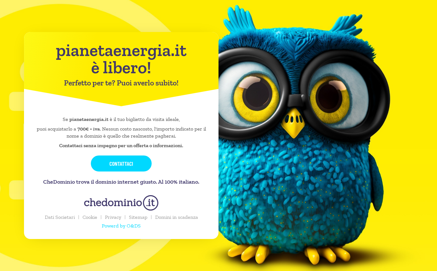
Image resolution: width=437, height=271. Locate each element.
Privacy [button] (113, 217)
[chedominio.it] (121, 203)
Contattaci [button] (121, 163)
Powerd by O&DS (121, 226)
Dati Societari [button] (60, 217)
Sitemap (138, 217)
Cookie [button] (90, 217)
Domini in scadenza (176, 217)
